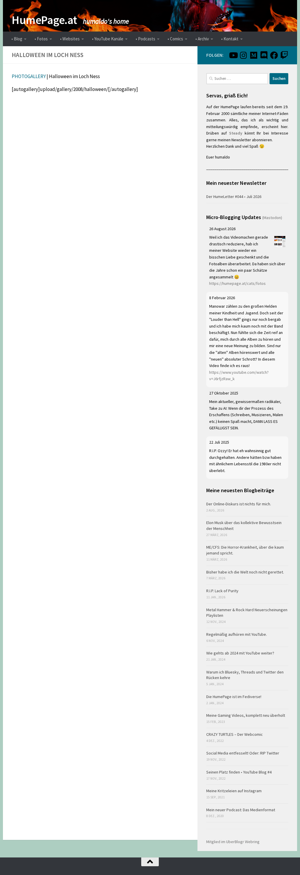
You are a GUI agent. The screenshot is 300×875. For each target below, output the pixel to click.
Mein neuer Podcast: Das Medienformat (240, 809)
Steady (235, 133)
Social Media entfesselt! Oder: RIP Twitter (242, 753)
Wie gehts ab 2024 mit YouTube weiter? (240, 653)
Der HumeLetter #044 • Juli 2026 (233, 196)
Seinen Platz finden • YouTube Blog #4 (239, 772)
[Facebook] (274, 55)
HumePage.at (44, 20)
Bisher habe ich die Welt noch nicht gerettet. (245, 572)
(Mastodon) (272, 217)
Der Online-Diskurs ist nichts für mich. (238, 504)
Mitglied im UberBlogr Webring (233, 841)
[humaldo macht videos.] (233, 55)
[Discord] (264, 55)
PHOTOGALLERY (29, 76)
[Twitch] (284, 55)
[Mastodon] (254, 55)
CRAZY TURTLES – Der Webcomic (234, 734)
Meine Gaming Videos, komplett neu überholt (245, 715)
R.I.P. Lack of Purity (222, 590)
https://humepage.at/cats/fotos (237, 283)
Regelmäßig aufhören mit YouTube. (236, 634)
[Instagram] (243, 55)
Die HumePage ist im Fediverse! (233, 696)
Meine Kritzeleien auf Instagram (234, 790)
